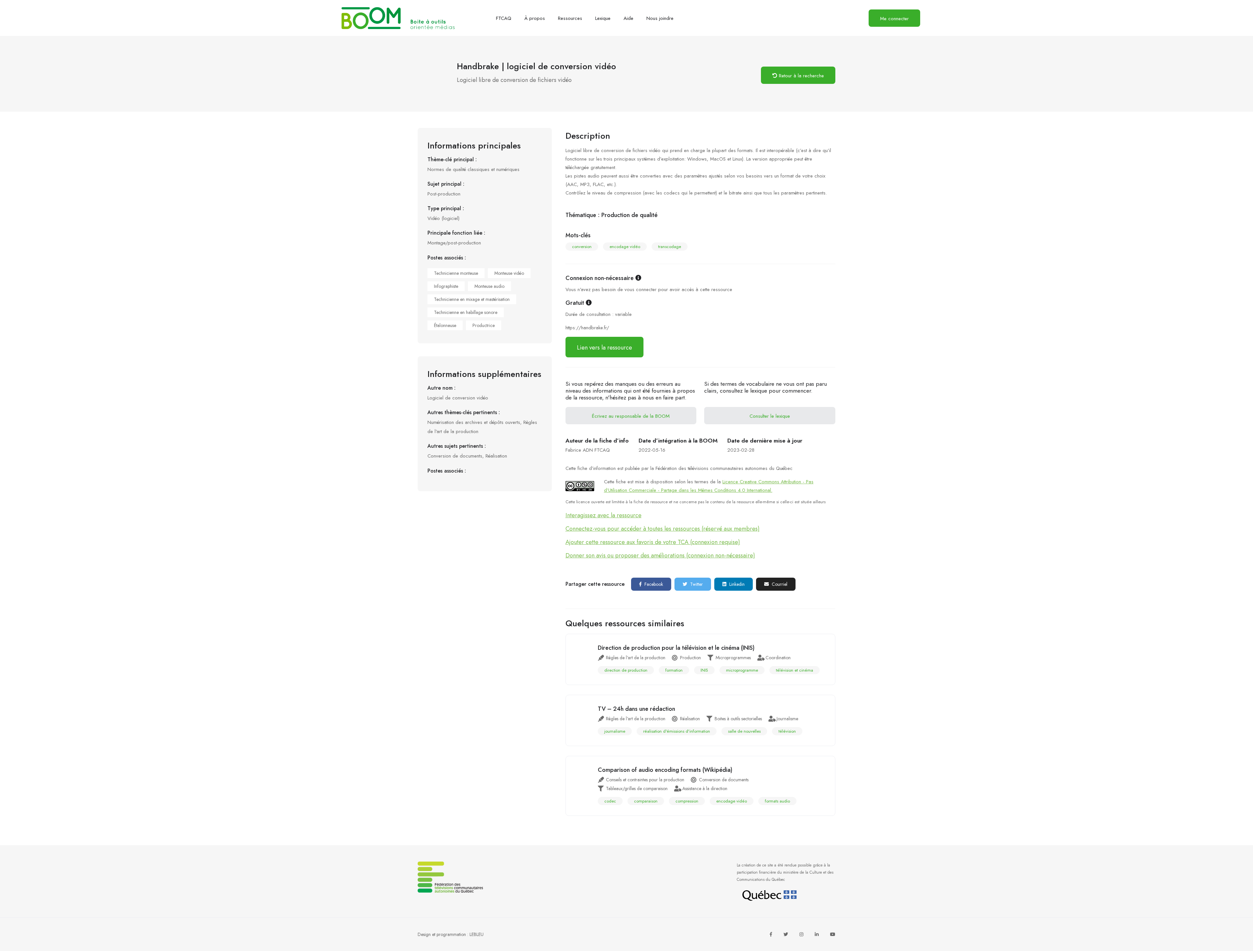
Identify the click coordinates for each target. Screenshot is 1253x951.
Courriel (778, 584)
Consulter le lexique (770, 416)
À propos (534, 18)
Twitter (696, 584)
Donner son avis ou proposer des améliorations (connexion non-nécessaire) (660, 555)
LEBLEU (477, 934)
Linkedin (736, 584)
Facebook (653, 584)
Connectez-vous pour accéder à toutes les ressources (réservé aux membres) (662, 528)
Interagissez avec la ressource (603, 515)
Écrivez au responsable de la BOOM (631, 416)
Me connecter (894, 18)
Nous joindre (659, 18)
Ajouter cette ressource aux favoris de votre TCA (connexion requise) (652, 542)
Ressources (570, 18)
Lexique (603, 18)
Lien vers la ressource (604, 347)
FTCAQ (503, 18)
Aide (628, 18)
